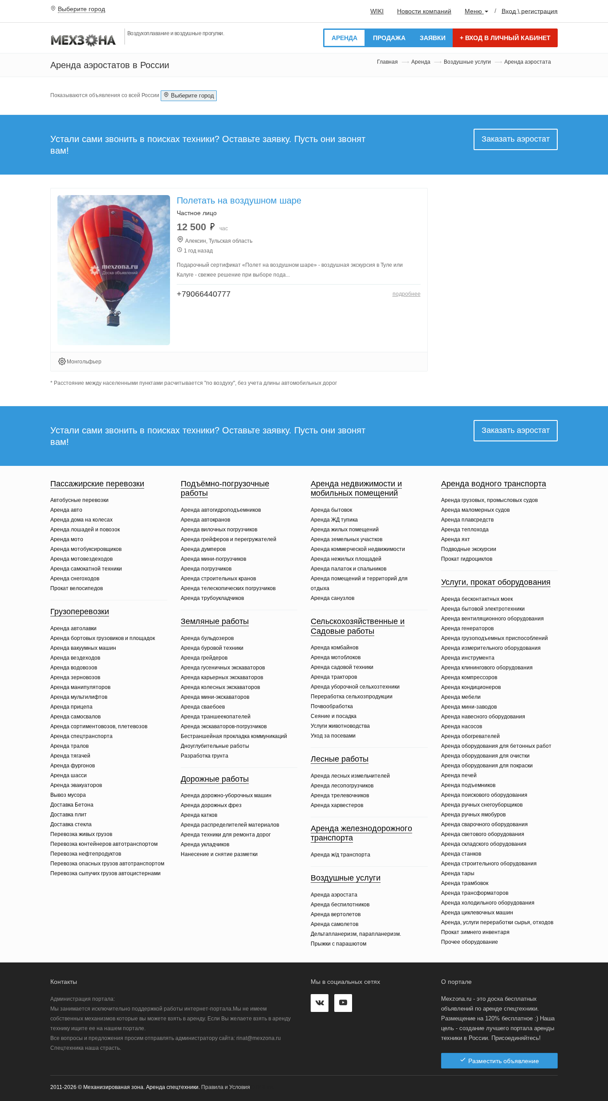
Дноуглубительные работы (215, 746)
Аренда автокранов (205, 520)
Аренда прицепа (71, 707)
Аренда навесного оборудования (483, 717)
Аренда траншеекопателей (216, 717)
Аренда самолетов (334, 924)
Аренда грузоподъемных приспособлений (494, 638)
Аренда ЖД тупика (334, 520)
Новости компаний (424, 11)
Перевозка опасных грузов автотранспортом (107, 863)
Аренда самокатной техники (86, 569)
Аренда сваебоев (203, 707)
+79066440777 (204, 294)
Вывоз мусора (68, 795)
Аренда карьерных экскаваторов (222, 677)
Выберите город (81, 8)
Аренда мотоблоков (336, 657)
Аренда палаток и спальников (348, 569)
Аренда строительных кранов (218, 578)
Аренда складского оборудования (484, 844)
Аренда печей (459, 775)
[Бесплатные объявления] (84, 39)
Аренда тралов (69, 746)
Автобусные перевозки (79, 500)
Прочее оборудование (469, 942)
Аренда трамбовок (464, 883)
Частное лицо (197, 212)
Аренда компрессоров (469, 677)
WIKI (377, 11)
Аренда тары (457, 873)
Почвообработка (332, 706)
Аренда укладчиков (205, 844)
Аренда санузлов (332, 598)
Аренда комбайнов (334, 647)
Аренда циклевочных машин (477, 912)
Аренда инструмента (468, 658)
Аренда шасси (68, 775)
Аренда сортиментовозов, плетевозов (98, 726)
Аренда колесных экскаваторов (220, 687)
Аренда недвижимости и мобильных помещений (356, 488)
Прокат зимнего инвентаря (475, 932)
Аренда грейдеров (204, 658)
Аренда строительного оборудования (489, 863)
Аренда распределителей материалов (230, 825)
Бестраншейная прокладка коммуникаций (234, 736)
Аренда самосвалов (75, 717)
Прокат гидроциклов (466, 559)
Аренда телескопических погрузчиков (228, 588)
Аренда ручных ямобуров (473, 814)
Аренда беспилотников (340, 904)
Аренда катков (199, 815)
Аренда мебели (461, 697)
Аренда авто (66, 510)
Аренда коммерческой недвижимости (358, 549)
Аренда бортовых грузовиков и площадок (102, 638)
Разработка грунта (204, 756)
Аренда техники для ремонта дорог (226, 835)
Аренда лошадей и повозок (85, 529)
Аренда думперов (203, 549)
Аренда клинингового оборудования (487, 668)
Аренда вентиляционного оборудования (492, 619)
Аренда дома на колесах (81, 520)
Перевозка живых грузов (81, 834)
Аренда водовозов (73, 668)
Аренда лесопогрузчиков (342, 786)
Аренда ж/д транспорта (340, 855)
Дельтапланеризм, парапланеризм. (356, 934)
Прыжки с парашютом (338, 944)
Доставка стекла (71, 824)
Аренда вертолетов (336, 914)
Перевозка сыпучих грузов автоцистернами (105, 873)
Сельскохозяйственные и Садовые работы (358, 626)
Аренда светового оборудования (482, 834)
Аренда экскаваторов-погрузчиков (224, 726)
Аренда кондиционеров (471, 687)
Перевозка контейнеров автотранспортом (104, 844)
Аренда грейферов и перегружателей (228, 539)
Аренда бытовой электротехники (483, 609)
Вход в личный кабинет (505, 37)
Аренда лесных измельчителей (350, 776)
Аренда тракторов (334, 677)
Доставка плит (68, 814)
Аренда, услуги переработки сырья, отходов (497, 922)
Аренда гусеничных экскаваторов (223, 668)
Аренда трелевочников (340, 795)
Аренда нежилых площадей (346, 559)
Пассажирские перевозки (97, 483)
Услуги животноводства (340, 726)
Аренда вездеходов (75, 658)
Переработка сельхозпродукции (352, 696)
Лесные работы (340, 758)
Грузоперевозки (79, 611)
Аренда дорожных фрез (211, 805)
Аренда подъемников (468, 785)
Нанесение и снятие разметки (219, 854)
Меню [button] (474, 11)
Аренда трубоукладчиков (212, 598)
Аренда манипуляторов (80, 687)
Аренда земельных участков (346, 539)
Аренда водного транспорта (493, 483)
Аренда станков (461, 854)
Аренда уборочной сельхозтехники (355, 687)
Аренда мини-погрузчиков (213, 559)
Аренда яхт (455, 539)
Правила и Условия (225, 1087)
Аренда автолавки (73, 628)
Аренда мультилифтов (78, 697)
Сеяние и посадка (334, 716)
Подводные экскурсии (468, 549)
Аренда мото (66, 539)
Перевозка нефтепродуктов (85, 854)
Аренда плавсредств (467, 520)
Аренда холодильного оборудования (488, 903)
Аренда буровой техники (212, 648)
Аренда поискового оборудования (484, 795)
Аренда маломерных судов (475, 510)
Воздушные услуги (467, 62)
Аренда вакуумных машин (83, 648)
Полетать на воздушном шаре (239, 200)
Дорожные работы (215, 779)
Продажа (389, 37)
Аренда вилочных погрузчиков (219, 529)
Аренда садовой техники (342, 667)
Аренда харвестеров (337, 805)
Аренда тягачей (70, 756)
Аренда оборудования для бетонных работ (496, 746)
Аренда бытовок (331, 510)
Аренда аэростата (334, 895)
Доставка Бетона (71, 805)
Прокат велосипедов (76, 588)
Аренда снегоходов (74, 578)
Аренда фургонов (72, 766)
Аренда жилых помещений (345, 529)
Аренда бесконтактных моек (477, 599)
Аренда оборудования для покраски (487, 766)
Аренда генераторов (467, 628)
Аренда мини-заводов (469, 707)
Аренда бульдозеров (207, 638)
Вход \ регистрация (530, 11)
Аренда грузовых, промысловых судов (489, 500)
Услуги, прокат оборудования (496, 582)
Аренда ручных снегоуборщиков (482, 805)
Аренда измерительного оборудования (491, 648)
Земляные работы (215, 621)
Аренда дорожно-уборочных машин (226, 795)
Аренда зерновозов (75, 677)
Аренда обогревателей (470, 736)
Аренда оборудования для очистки (485, 756)
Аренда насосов (461, 726)
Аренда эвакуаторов (76, 785)
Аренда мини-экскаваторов (215, 697)
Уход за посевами (333, 736)
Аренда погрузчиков (206, 569)
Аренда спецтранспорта (81, 736)
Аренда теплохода (465, 529)
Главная (387, 62)
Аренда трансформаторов (474, 893)
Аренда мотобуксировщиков (86, 549)
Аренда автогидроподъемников (221, 510)
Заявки (433, 37)
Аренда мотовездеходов (81, 559)
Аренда (344, 37)
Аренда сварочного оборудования (484, 824)
